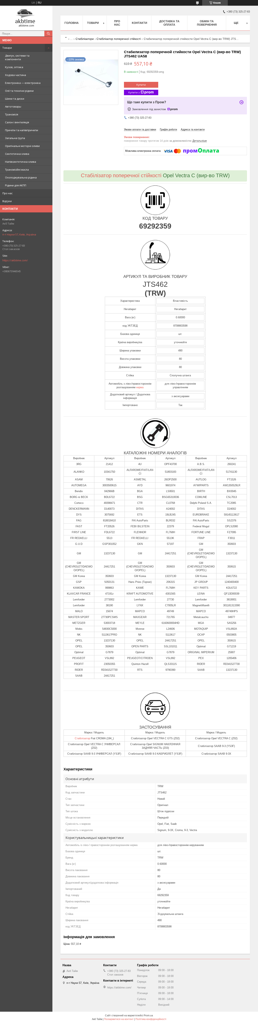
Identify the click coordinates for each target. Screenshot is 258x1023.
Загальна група (15, 138)
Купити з (134, 92)
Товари (7, 48)
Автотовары (13, 106)
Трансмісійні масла (17, 169)
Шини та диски (14, 98)
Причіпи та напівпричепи (21, 130)
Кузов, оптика (14, 67)
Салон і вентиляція (17, 122)
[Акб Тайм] (26, 16)
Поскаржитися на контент (119, 1019)
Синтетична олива (17, 154)
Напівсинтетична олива (20, 161)
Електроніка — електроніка (23, 83)
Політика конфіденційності (150, 1019)
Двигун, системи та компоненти (17, 57)
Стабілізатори (85, 38)
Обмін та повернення (207, 23)
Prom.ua (148, 1015)
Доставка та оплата (169, 23)
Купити (141, 84)
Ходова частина (15, 75)
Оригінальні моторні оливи (22, 146)
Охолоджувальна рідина (21, 177)
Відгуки (7, 201)
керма (140, 387)
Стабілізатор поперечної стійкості (119, 38)
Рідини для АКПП (15, 185)
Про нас (7, 193)
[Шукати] (48, 34)
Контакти (139, 22)
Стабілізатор (82, 738)
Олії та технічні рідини (19, 91)
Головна (71, 22)
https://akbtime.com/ (15, 260)
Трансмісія (11, 114)
